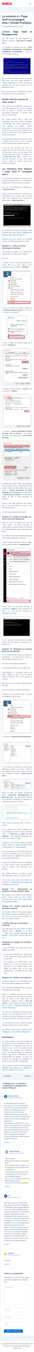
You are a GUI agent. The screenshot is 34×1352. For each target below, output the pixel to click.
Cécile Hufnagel (14, 1151)
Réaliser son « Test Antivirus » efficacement (16, 1031)
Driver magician (20, 847)
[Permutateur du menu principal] (30, 4)
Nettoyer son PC (15, 1181)
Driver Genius (7, 847)
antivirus (10, 126)
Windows (29, 108)
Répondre (7, 1142)
